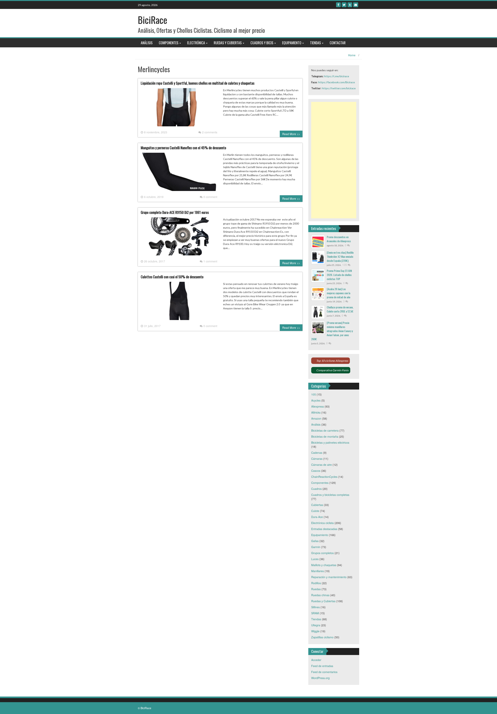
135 (345, 265)
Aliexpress (317, 406)
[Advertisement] (333, 160)
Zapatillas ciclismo (322, 637)
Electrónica (196, 42)
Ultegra (315, 625)
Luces (315, 559)
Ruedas (316, 589)
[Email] (355, 4)
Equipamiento (291, 42)
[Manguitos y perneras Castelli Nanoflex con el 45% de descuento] (179, 173)
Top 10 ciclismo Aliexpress (332, 360)
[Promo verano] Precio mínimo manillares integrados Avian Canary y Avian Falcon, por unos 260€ (332, 331)
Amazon (316, 418)
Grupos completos (322, 553)
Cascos (315, 471)
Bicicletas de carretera (325, 430)
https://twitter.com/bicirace (339, 88)
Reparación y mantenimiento (329, 577)
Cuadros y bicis (261, 42)
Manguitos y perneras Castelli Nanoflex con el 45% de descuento (183, 147)
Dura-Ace (317, 517)
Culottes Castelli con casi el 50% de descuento (172, 276)
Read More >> (291, 134)
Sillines (315, 607)
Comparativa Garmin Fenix (332, 370)
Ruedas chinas (320, 595)
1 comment (210, 261)
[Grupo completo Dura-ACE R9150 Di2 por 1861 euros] (179, 238)
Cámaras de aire (321, 465)
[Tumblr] (350, 4)
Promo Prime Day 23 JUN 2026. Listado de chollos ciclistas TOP (339, 275)
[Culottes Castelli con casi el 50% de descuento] (179, 302)
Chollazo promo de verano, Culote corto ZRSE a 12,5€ (340, 309)
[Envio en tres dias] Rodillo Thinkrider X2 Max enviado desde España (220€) (340, 256)
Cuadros (316, 489)
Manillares (317, 571)
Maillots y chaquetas (323, 565)
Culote (315, 511)
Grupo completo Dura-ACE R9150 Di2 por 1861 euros (175, 212)
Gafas (315, 541)
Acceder (316, 660)
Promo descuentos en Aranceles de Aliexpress (339, 239)
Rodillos (316, 583)
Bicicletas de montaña (324, 436)
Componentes (168, 42)
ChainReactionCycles (324, 477)
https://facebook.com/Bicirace (336, 82)
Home (351, 55)
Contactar (338, 42)
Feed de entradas (322, 666)
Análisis (147, 42)
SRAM (315, 613)
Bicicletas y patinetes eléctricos (330, 442)
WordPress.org (320, 678)
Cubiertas (317, 505)
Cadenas (316, 453)
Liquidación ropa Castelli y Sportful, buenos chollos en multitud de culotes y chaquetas (197, 83)
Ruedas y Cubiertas (228, 42)
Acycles (316, 400)
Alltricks (316, 412)
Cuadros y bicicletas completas (330, 495)
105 (313, 394)
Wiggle (315, 631)
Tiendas (315, 42)
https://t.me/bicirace (336, 76)
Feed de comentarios (324, 672)
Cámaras (316, 459)
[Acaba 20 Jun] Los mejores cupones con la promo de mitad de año (338, 293)
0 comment (210, 197)
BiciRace (152, 20)
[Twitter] (344, 4)
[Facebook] (338, 4)
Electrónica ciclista (322, 523)
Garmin (315, 547)
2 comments (209, 132)
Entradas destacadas (324, 529)
